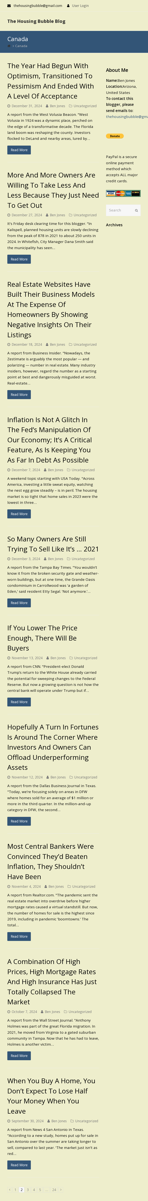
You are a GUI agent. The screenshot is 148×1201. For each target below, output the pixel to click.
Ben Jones (57, 106)
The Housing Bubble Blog (36, 21)
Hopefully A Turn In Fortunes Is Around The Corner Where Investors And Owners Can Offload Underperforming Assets (53, 747)
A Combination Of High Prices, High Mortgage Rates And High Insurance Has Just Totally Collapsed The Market (52, 981)
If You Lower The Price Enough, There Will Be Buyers (42, 637)
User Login (80, 5)
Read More (19, 150)
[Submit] (136, 210)
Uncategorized (85, 106)
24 (55, 1189)
